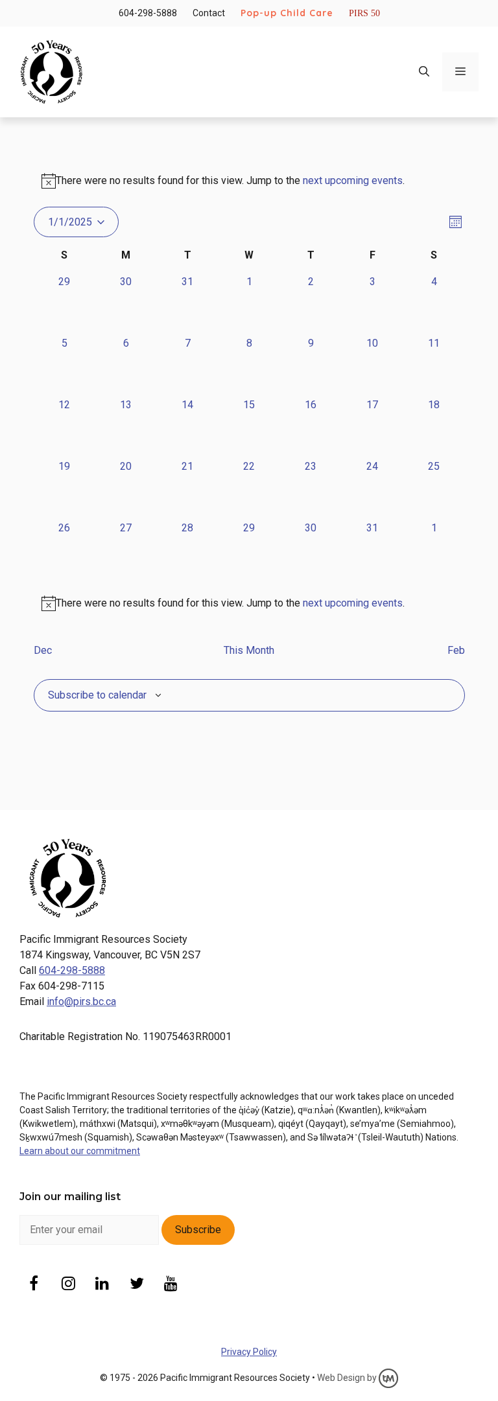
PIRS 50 (364, 13)
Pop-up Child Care (287, 13)
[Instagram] (68, 1284)
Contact (209, 13)
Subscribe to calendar (97, 695)
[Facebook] (34, 1284)
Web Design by (348, 1377)
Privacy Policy (249, 1352)
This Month (249, 650)
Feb (456, 650)
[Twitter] (136, 1284)
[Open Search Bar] (424, 71)
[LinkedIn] (102, 1284)
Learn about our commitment (79, 1151)
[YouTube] (170, 1284)
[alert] (249, 603)
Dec (43, 650)
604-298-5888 (148, 13)
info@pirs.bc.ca (81, 1001)
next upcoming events (353, 180)
